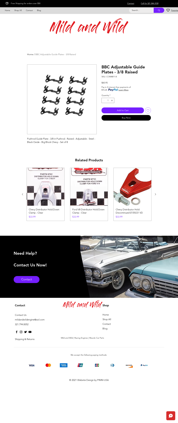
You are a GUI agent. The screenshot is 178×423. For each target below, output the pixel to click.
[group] (89, 194)
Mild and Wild (88, 29)
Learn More (123, 90)
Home (30, 54)
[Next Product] (155, 194)
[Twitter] (25, 332)
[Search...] (159, 10)
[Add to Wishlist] (148, 110)
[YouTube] (30, 332)
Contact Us (20, 315)
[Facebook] (16, 332)
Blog (104, 328)
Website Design (85, 380)
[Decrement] (103, 100)
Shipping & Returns (24, 339)
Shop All (106, 319)
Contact (106, 324)
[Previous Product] (22, 194)
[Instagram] (21, 332)
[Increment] (112, 100)
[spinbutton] (107, 100)
